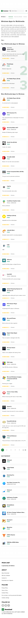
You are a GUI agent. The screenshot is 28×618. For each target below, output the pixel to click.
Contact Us (4, 578)
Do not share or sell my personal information (12, 595)
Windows (3, 16)
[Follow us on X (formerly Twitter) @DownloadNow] (6, 605)
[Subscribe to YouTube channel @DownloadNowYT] (8, 605)
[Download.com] (4, 11)
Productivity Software (18, 16)
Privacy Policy (5, 588)
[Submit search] (10, 11)
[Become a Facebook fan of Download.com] (3, 605)
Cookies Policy (5, 592)
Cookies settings (5, 597)
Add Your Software (6, 575)
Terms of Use (5, 590)
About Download (5, 573)
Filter (2, 40)
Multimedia (11, 16)
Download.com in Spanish (7, 580)
